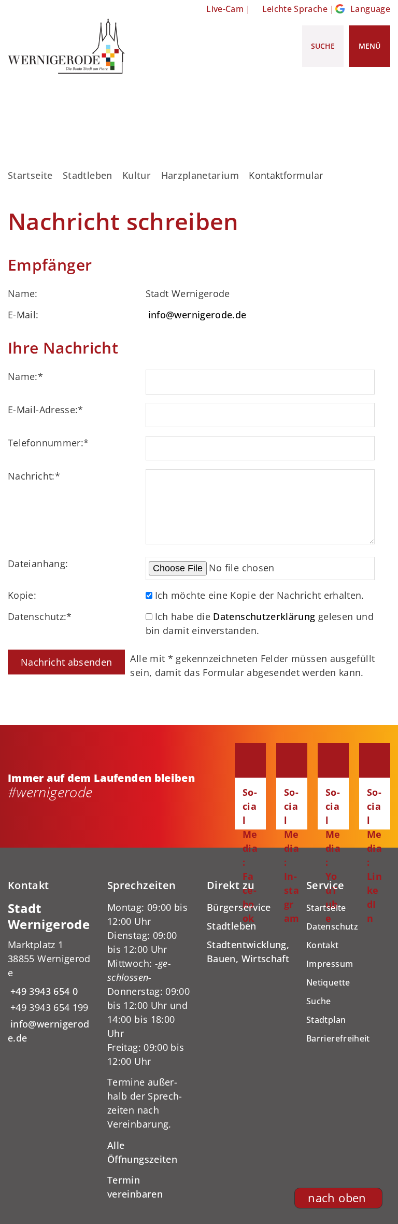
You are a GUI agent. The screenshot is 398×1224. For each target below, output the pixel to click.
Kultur (136, 175)
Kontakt (322, 945)
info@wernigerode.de (197, 314)
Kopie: (22, 595)
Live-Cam (225, 9)
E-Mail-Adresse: (45, 409)
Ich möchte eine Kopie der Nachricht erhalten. (259, 595)
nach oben (337, 1197)
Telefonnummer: (48, 443)
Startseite (30, 175)
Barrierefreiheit (338, 1038)
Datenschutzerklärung (264, 616)
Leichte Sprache (295, 9)
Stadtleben (87, 175)
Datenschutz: (40, 616)
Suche (318, 1001)
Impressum (329, 963)
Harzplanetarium (200, 175)
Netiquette (328, 982)
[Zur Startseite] (66, 46)
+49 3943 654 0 (43, 991)
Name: (25, 376)
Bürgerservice (239, 907)
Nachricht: (34, 476)
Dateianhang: (38, 563)
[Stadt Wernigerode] (50, 973)
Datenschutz (332, 926)
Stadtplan (326, 1019)
